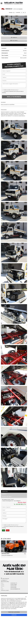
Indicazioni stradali (5, 590)
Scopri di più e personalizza (14, 612)
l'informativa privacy (14, 89)
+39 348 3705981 (13, 584)
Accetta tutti (14, 615)
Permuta (14, 37)
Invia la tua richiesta (14, 97)
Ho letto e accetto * (11, 89)
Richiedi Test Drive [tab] (7, 496)
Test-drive (14, 40)
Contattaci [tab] (5, 491)
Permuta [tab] (4, 494)
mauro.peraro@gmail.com (15, 589)
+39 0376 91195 (13, 586)
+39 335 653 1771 (20, 504)
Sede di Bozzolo (5, 578)
